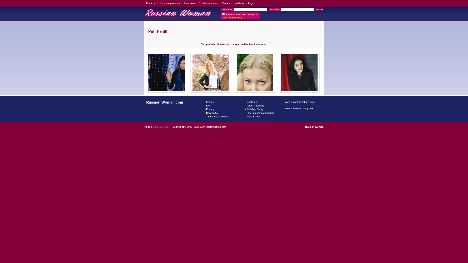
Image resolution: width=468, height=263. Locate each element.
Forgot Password (255, 105)
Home (149, 3)
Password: (275, 9)
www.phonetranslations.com (300, 102)
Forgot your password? (233, 17)
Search (226, 3)
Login (251, 3)
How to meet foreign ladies (260, 113)
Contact (210, 102)
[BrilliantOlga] (166, 72)
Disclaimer (252, 102)
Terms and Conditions (217, 116)
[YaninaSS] (211, 72)
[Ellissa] (299, 72)
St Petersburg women (168, 3)
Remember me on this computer (242, 14)
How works (212, 113)
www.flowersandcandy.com (299, 108)
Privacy (210, 109)
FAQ (208, 105)
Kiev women (190, 3)
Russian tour (253, 116)
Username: (227, 9)
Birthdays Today (255, 109)
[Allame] (255, 72)
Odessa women (209, 3)
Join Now (239, 3)
